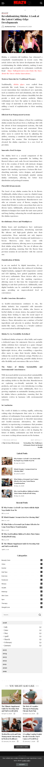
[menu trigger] (4, 3)
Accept (22, 765)
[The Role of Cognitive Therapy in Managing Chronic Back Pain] (32, 697)
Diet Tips (4, 572)
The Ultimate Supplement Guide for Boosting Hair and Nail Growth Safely (11, 708)
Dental (4, 568)
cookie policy (26, 760)
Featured (5, 580)
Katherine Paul (10, 26)
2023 (5, 657)
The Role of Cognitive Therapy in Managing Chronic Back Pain (30, 708)
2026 (5, 622)
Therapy (4, 603)
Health (5, 13)
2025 (5, 650)
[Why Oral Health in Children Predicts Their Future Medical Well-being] (7, 494)
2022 (5, 660)
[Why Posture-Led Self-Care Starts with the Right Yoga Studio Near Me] (7, 461)
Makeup (4, 592)
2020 (5, 668)
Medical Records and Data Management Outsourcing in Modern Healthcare (11, 736)
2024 (5, 653)
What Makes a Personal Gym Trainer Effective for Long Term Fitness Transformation (26, 481)
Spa (3, 599)
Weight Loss (6, 607)
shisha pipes (18, 84)
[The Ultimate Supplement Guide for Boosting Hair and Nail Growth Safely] (11, 697)
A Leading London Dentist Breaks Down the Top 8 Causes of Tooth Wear (32, 736)
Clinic (3, 564)
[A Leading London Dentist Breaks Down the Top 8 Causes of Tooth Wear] (32, 724)
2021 (4, 664)
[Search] (41, 3)
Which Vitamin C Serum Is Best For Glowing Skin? (21, 517)
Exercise (4, 576)
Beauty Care (6, 560)
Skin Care (5, 596)
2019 (5, 671)
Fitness (4, 584)
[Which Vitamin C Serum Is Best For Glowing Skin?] (7, 471)
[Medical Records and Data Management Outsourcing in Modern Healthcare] (11, 724)
